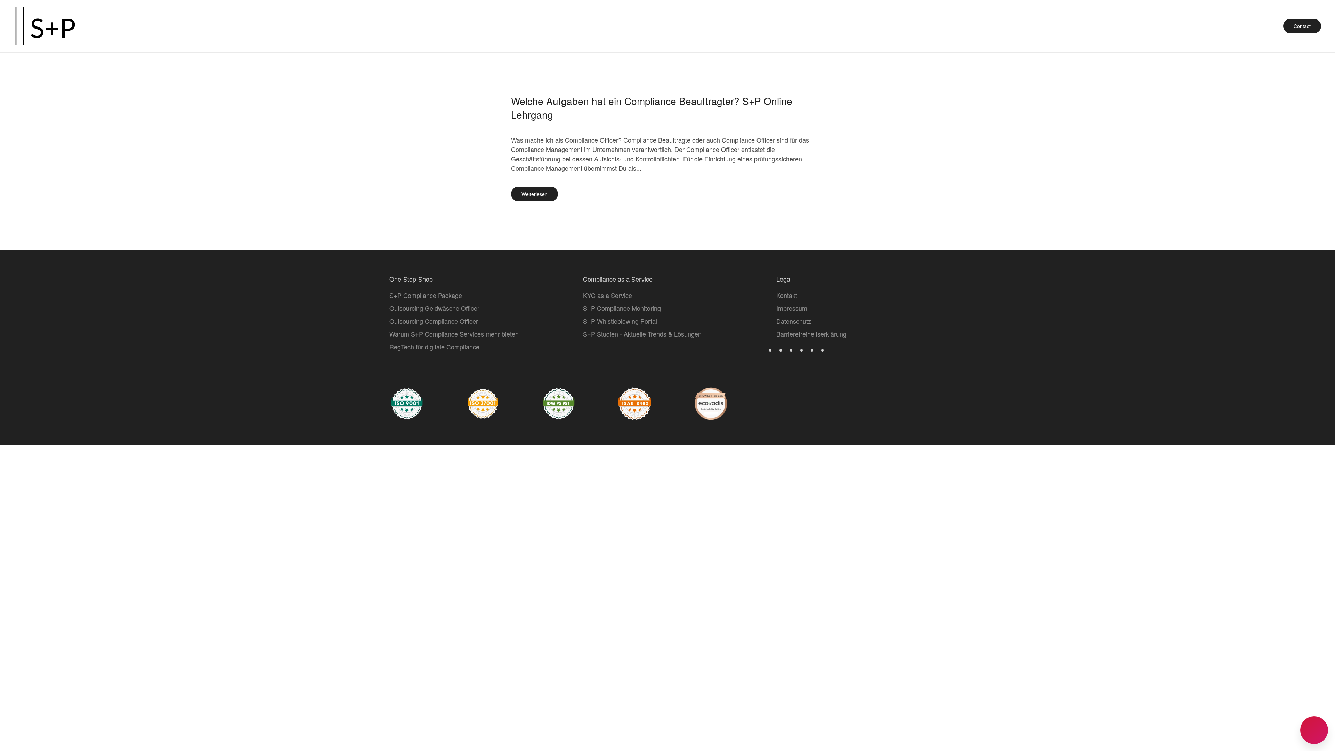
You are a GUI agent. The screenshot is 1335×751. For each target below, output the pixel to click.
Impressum (791, 308)
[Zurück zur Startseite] (45, 26)
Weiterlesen (534, 194)
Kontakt (786, 295)
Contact (1302, 26)
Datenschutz (793, 320)
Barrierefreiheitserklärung (811, 333)
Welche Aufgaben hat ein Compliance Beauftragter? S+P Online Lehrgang (651, 107)
